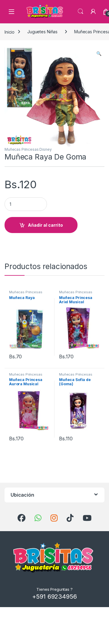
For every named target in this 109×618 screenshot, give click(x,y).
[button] (98, 53)
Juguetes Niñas (42, 31)
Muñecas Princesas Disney (28, 149)
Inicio (10, 31)
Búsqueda (80, 11)
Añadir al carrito (45, 225)
